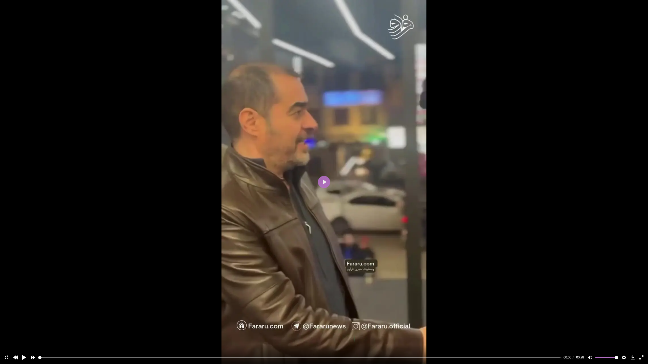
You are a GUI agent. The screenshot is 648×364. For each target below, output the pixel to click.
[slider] (300, 357)
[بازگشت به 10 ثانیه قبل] (15, 357)
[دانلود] (633, 357)
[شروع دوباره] (7, 357)
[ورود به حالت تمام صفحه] (641, 357)
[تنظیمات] (624, 357)
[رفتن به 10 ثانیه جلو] (33, 357)
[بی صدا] (590, 357)
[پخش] (24, 357)
